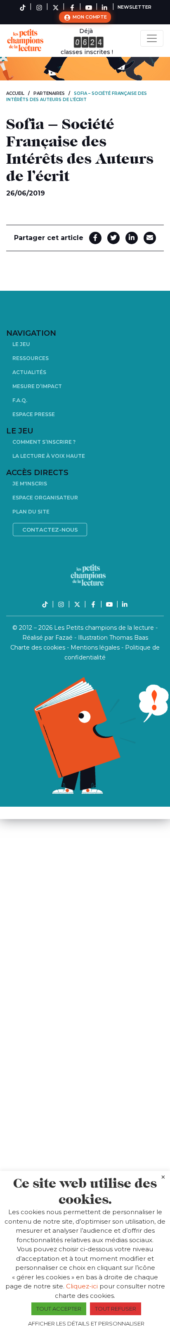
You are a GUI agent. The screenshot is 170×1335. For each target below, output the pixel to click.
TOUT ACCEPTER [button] (58, 1308)
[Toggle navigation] (151, 38)
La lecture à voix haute (48, 456)
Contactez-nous (50, 529)
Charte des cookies (38, 647)
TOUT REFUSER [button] (115, 1308)
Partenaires (49, 93)
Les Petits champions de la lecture (105, 627)
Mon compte (89, 17)
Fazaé (64, 637)
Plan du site (31, 512)
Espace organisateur (45, 497)
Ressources (30, 358)
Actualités (29, 372)
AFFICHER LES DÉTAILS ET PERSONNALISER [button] (86, 1323)
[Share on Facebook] (95, 238)
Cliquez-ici (82, 1286)
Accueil (15, 93)
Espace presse (33, 414)
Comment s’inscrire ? (44, 442)
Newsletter (134, 7)
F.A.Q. (19, 400)
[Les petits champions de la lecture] (27, 40)
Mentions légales (96, 647)
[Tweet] (113, 238)
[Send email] (150, 238)
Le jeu (21, 344)
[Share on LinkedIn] (131, 238)
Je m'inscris (29, 483)
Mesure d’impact (37, 386)
